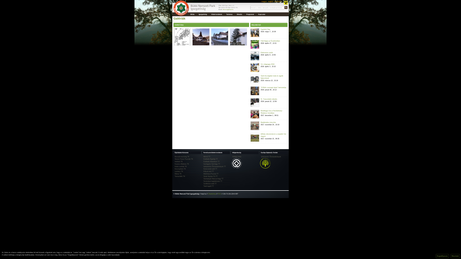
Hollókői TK (179, 161)
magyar (264, 1)
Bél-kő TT (206, 157)
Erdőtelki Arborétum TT (211, 161)
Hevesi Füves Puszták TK (184, 159)
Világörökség (236, 152)
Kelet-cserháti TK (181, 166)
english (270, 1)
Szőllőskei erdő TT (210, 184)
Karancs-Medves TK (182, 164)
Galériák (179, 18)
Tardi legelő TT (208, 186)
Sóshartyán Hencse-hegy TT (213, 179)
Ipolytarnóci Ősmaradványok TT (214, 166)
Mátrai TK (178, 174)
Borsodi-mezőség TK (182, 157)
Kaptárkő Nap (265, 29)
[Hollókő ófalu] (182, 45)
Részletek (455, 256)
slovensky (278, 1)
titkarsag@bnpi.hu (228, 9)
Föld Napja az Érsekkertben (270, 41)
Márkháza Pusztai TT (210, 174)
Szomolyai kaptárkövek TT (212, 181)
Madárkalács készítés (268, 122)
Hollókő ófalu (236, 157)
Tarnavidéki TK (180, 176)
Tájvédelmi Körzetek (181, 152)
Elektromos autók (267, 52)
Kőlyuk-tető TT (208, 171)
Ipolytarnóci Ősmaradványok (271, 157)
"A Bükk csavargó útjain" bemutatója (273, 87)
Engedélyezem (442, 256)
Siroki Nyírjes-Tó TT (210, 176)
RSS (219, 194)
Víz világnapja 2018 (267, 64)
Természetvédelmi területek (212, 152)
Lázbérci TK (179, 171)
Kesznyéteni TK (180, 169)
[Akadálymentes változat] (286, 3)
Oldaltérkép (212, 194)
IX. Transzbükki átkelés (269, 99)
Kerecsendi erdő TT (210, 169)
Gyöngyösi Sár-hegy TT (211, 164)
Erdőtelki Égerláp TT (210, 159)
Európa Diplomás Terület (269, 152)
